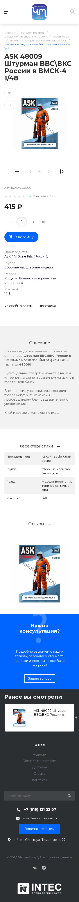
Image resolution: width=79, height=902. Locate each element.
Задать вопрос (39, 678)
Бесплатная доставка (40, 761)
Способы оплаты (18, 305)
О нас (39, 745)
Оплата (39, 774)
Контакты (39, 780)
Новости (39, 754)
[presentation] (76, 717)
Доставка (48, 305)
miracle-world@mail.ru (40, 818)
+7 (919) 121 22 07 (40, 810)
